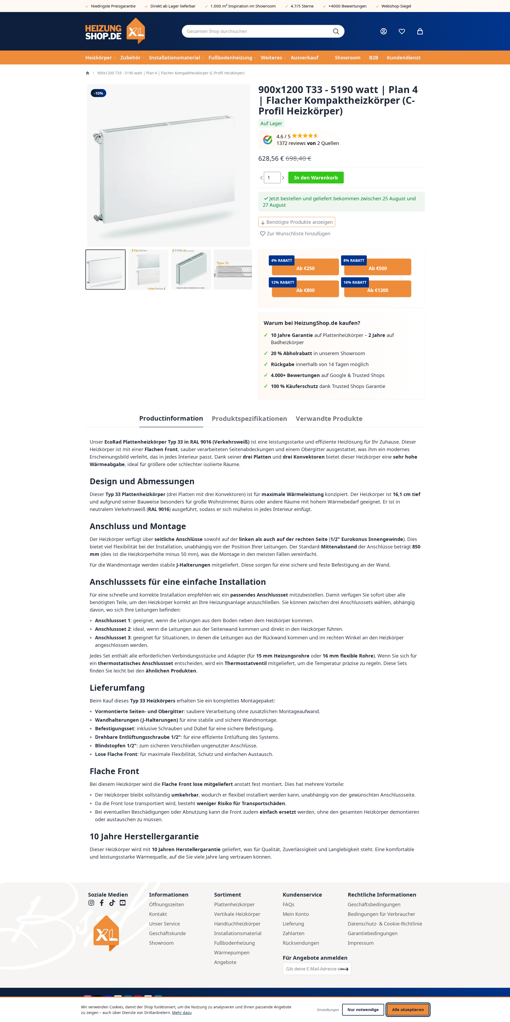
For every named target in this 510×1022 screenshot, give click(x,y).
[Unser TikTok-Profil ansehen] (112, 903)
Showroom (161, 943)
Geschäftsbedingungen (374, 904)
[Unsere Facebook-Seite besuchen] (102, 903)
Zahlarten (293, 933)
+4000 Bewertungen (347, 6)
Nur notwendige (363, 1009)
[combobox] (263, 31)
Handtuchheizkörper (237, 923)
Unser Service (164, 923)
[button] (105, 269)
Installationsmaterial (238, 933)
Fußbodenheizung (234, 943)
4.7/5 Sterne (302, 6)
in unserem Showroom (318, 353)
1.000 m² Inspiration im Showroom (243, 6)
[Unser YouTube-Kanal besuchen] (122, 903)
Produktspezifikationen (249, 418)
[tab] (171, 418)
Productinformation (171, 418)
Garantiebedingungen (373, 933)
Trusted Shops (368, 375)
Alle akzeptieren (408, 1009)
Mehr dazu (182, 1012)
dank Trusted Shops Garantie (328, 386)
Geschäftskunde (167, 933)
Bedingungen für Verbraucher (381, 914)
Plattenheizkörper (234, 904)
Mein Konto (296, 914)
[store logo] (129, 31)
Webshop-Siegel (396, 6)
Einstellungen (328, 1009)
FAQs (288, 904)
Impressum (361, 943)
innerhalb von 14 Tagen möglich (320, 364)
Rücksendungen (301, 943)
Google (338, 375)
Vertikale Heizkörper (237, 914)
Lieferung (293, 923)
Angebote (225, 962)
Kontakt (158, 914)
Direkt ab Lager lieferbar (172, 6)
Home (87, 73)
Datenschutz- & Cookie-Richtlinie (385, 923)
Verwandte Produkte (329, 418)
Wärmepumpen (232, 952)
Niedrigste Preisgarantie (113, 6)
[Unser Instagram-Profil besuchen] (91, 903)
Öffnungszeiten (166, 904)
